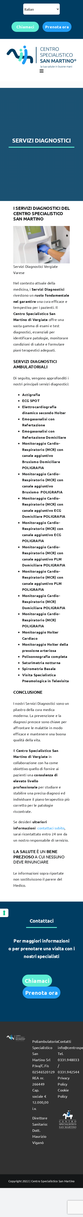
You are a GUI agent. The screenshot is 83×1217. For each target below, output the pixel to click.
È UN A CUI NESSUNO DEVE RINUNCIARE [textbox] (39, 856)
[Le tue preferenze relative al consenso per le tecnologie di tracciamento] (4, 913)
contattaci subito (50, 828)
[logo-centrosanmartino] (41, 47)
